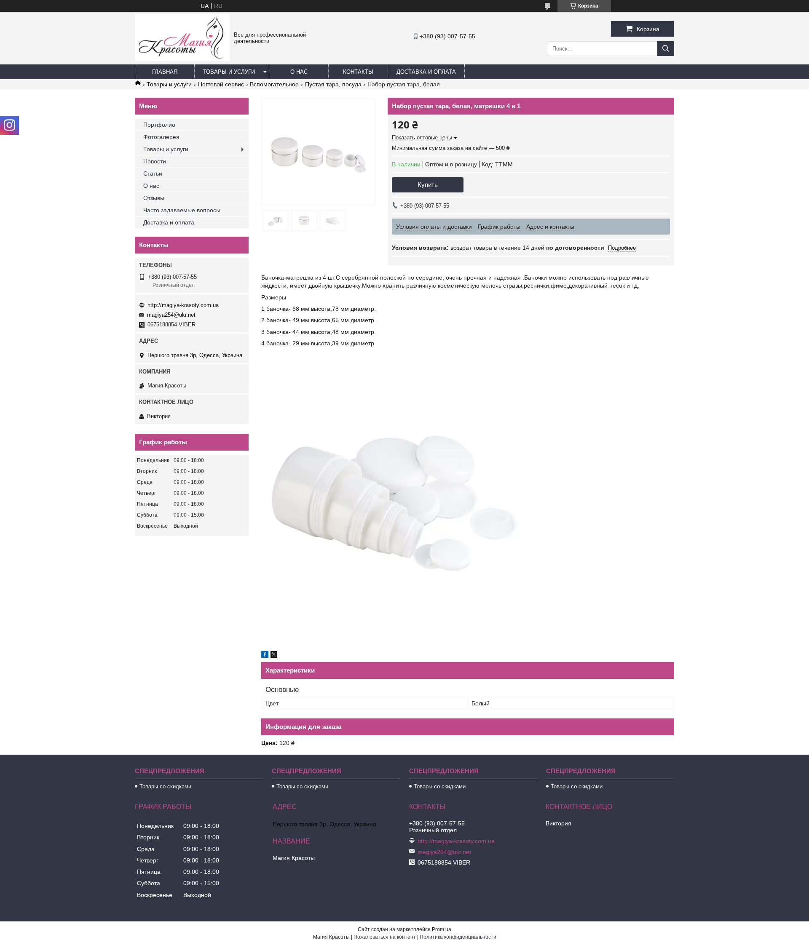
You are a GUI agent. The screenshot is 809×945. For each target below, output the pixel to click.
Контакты (358, 72)
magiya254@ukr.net (171, 315)
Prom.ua (441, 929)
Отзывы (153, 198)
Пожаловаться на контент (385, 937)
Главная (164, 72)
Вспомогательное (274, 84)
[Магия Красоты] (182, 59)
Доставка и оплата (426, 72)
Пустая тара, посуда (333, 84)
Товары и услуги (229, 72)
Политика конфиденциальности (458, 937)
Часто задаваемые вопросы (181, 210)
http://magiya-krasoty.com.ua (183, 305)
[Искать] (665, 48)
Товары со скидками (165, 786)
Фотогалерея (161, 136)
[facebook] (264, 655)
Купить (428, 184)
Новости (154, 161)
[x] (274, 655)
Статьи (152, 173)
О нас (299, 72)
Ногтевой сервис (221, 84)
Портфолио (159, 124)
